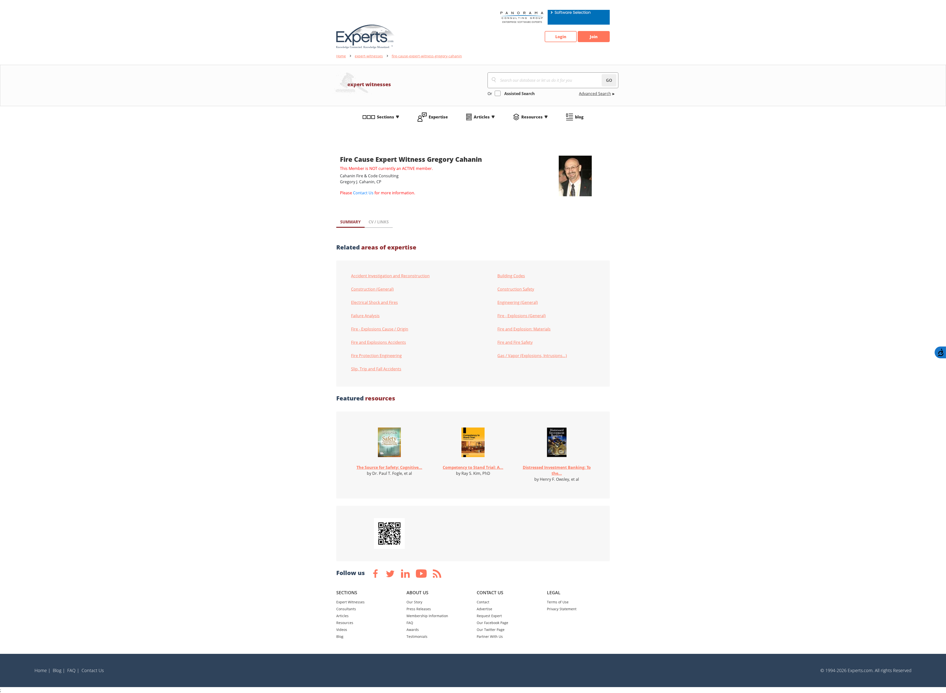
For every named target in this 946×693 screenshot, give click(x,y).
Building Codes (511, 276)
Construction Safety (515, 289)
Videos (341, 629)
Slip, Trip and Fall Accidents (376, 369)
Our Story (414, 602)
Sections (385, 117)
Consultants (346, 609)
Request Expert (489, 615)
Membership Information (427, 615)
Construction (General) (372, 289)
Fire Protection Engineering (376, 355)
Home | (42, 670)
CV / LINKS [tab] (379, 222)
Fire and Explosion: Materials (524, 329)
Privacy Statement (561, 609)
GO (609, 80)
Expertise (438, 117)
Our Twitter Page (491, 629)
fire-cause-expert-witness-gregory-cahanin (427, 56)
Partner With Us (490, 636)
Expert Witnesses (350, 602)
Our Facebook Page (492, 622)
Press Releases (418, 609)
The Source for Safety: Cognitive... (389, 467)
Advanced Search (595, 93)
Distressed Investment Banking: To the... (557, 470)
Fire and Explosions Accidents (378, 342)
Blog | (59, 670)
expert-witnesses (369, 56)
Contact (483, 602)
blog (579, 117)
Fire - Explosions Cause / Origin (379, 329)
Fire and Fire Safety (515, 342)
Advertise (484, 609)
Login (560, 36)
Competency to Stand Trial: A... (473, 467)
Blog (339, 636)
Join (594, 36)
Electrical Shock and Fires (374, 302)
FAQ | (73, 670)
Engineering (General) (517, 302)
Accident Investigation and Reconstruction (390, 276)
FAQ (409, 622)
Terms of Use (558, 602)
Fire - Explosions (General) (521, 315)
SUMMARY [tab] (350, 222)
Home (341, 56)
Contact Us (363, 193)
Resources (532, 117)
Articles (482, 117)
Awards (412, 629)
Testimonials (416, 636)
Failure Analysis (365, 315)
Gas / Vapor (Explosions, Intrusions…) (532, 355)
